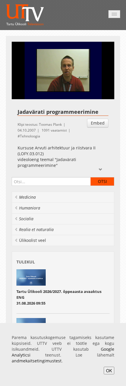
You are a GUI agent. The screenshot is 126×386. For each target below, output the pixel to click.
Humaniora (29, 208)
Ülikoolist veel (32, 240)
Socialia (26, 218)
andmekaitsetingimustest (37, 361)
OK (109, 370)
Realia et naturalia (36, 229)
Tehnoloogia (30, 136)
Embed (98, 123)
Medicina (27, 197)
